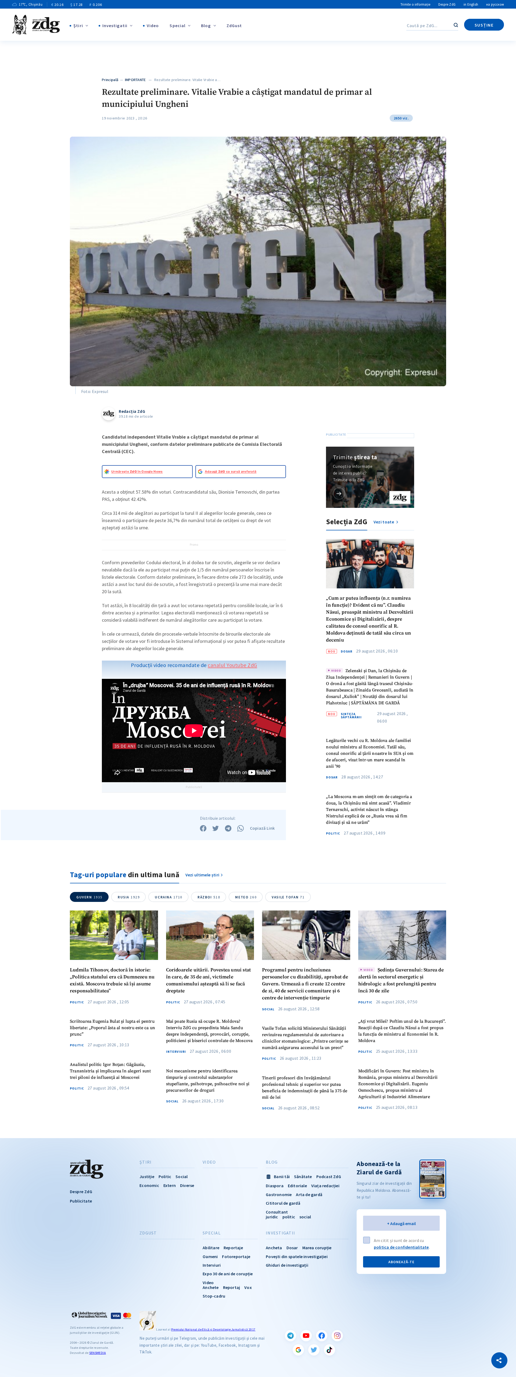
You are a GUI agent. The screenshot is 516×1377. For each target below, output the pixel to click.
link (339, 493)
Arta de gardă (309, 1194)
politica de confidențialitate (401, 1247)
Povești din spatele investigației (297, 1256)
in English (471, 4)
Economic (149, 1185)
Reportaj (231, 1287)
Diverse (187, 1185)
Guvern (89, 897)
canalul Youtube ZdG (232, 665)
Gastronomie (279, 1194)
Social (172, 1101)
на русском (495, 4)
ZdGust (234, 25)
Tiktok (329, 1350)
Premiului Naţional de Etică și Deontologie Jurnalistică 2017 (213, 1329)
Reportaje (233, 1247)
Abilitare (211, 1247)
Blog (206, 25)
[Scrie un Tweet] (215, 828)
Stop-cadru (214, 1296)
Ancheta (274, 1247)
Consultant (277, 1212)
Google (298, 1350)
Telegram (290, 1335)
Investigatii (114, 25)
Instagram (337, 1335)
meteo (246, 897)
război (209, 897)
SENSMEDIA (97, 1353)
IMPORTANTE (135, 79)
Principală (110, 79)
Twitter (314, 1350)
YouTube (306, 1335)
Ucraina (168, 897)
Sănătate (303, 1176)
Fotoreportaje (236, 1256)
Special (177, 25)
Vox (248, 1287)
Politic (333, 833)
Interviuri (176, 1051)
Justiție (146, 1176)
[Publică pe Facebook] (203, 828)
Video (153, 25)
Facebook (321, 1335)
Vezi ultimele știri (202, 874)
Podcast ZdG (328, 1176)
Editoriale (297, 1185)
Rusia (129, 897)
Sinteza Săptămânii (351, 715)
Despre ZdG (447, 4)
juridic (272, 1216)
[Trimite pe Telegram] (228, 828)
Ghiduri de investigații (287, 1265)
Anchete (210, 1287)
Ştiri (78, 25)
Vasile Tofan (288, 897)
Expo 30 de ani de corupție (228, 1273)
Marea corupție (317, 1247)
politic (288, 1216)
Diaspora (275, 1185)
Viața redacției (325, 1185)
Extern (169, 1185)
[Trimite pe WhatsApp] (240, 828)
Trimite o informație (415, 4)
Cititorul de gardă (283, 1203)
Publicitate (81, 1201)
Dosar (346, 651)
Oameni (210, 1256)
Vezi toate (384, 521)
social (305, 1216)
